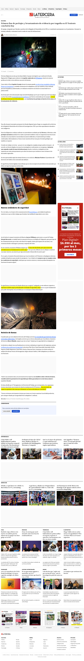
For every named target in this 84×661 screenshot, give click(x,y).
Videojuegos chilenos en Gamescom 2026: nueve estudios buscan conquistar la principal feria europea (10, 601)
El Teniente (12, 399)
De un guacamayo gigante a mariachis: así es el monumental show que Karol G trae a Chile (31, 574)
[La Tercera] (7, 625)
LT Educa (65, 9)
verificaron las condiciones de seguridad (11, 347)
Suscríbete (16, 411)
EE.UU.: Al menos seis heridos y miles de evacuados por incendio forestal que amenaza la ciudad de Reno (70, 108)
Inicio (2, 9)
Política (6, 9)
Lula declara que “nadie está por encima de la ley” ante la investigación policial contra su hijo (71, 88)
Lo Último (44, 9)
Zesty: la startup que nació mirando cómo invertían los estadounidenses (30, 533)
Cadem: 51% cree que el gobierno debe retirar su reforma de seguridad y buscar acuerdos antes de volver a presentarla (70, 101)
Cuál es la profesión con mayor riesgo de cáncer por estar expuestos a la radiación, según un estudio (52, 555)
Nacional (12, 9)
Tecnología (22, 9)
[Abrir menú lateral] (2, 15)
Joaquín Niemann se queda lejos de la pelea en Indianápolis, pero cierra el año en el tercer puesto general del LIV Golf (73, 556)
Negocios (17, 9)
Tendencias (46, 530)
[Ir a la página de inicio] (42, 15)
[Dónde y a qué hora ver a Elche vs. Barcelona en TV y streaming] (14, 498)
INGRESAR (81, 14)
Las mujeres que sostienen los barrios (73, 572)
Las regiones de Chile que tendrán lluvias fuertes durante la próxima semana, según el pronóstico (51, 563)
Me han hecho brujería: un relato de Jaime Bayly (31, 600)
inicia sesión (6, 411)
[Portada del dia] (70, 229)
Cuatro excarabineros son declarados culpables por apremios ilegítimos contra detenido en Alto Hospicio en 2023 (68, 151)
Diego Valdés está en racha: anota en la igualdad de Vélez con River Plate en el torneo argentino (72, 534)
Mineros (8, 399)
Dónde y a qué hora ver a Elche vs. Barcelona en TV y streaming (12, 486)
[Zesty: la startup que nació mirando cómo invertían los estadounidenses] (31, 546)
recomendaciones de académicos (20, 97)
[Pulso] (21, 625)
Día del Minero (33, 212)
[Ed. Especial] (49, 625)
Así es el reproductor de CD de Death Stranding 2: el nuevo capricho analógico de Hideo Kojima (10, 574)
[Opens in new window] (35, 625)
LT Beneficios (51, 9)
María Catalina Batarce (11, 35)
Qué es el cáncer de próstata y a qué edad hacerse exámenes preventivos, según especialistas (52, 442)
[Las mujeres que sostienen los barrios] (73, 584)
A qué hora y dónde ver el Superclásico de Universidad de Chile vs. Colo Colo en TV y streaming (42, 487)
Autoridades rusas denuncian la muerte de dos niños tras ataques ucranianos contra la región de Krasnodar (70, 95)
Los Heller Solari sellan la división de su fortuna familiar (31, 563)
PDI (24, 399)
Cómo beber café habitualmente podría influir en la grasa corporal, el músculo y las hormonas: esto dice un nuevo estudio (10, 443)
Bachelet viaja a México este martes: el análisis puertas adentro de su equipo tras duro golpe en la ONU (71, 83)
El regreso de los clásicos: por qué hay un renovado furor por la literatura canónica (31, 593)
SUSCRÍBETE (70, 254)
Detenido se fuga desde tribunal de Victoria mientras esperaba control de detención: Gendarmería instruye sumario (68, 158)
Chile (2, 530)
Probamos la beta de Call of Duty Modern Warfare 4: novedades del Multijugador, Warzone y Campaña (31, 442)
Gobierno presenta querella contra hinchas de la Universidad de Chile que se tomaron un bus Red (67, 177)
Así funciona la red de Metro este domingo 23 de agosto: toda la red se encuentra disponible (69, 487)
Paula (65, 569)
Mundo (34, 9)
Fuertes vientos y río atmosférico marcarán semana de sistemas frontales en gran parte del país (66, 146)
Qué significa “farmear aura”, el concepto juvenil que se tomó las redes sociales (72, 442)
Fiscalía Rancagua (19, 399)
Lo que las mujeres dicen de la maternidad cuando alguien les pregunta (71, 593)
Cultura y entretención (28, 569)
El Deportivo (29, 9)
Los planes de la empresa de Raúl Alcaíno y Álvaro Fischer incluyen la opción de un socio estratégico (30, 555)
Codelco (27, 399)
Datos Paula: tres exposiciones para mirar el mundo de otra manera (72, 600)
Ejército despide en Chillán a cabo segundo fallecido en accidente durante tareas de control (67, 165)
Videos (38, 9)
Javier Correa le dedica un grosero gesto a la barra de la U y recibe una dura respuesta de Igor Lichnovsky (72, 563)
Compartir (4, 71)
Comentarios (11, 71)
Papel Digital (59, 9)
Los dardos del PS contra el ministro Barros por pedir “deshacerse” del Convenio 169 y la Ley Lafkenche (70, 115)
